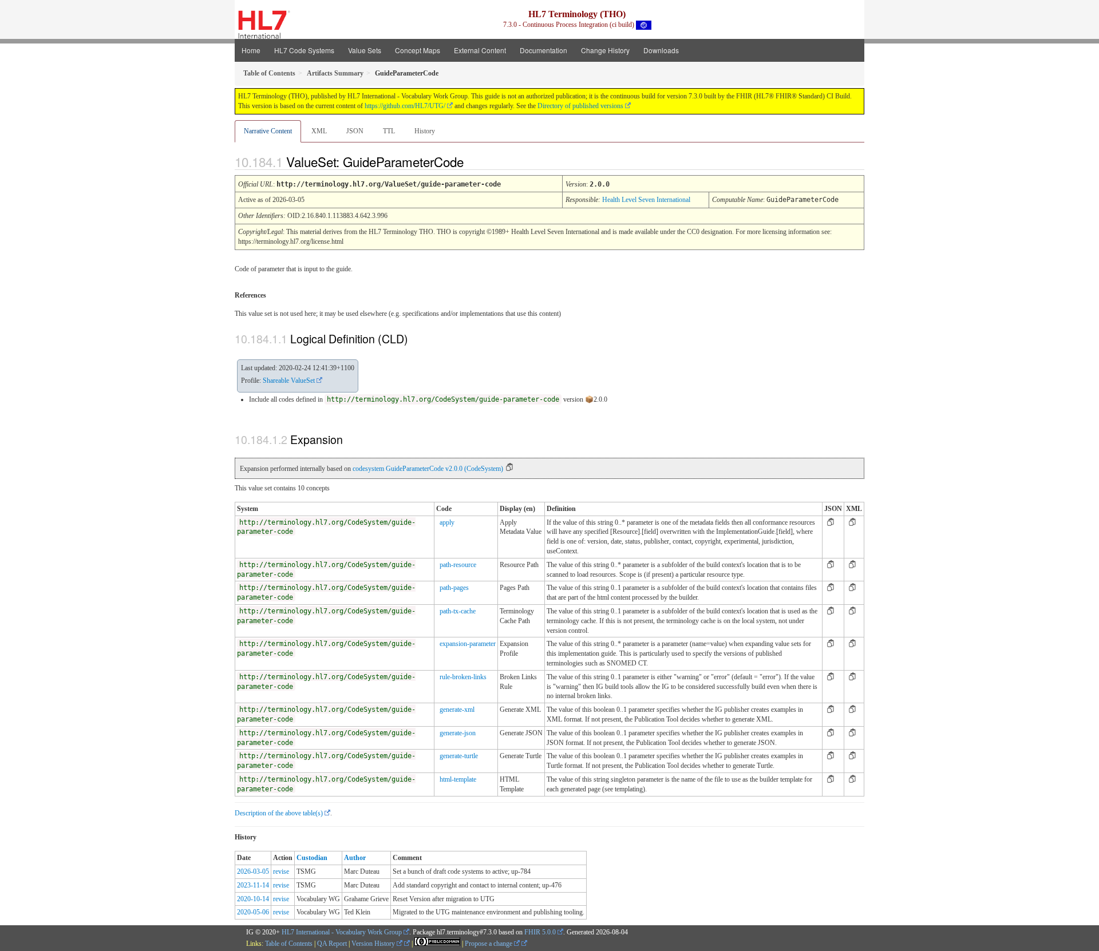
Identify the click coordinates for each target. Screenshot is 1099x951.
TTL (389, 131)
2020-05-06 (253, 912)
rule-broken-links (463, 677)
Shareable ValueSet (289, 381)
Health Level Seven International (646, 200)
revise (281, 871)
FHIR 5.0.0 (540, 932)
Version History (374, 944)
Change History (605, 50)
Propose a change (489, 944)
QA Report (332, 944)
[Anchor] (473, 161)
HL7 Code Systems (304, 50)
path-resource (458, 565)
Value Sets (364, 50)
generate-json (458, 733)
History (424, 131)
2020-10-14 (253, 899)
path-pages (454, 588)
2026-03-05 (253, 871)
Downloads (661, 50)
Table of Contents (289, 944)
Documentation (543, 50)
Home (251, 50)
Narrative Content (268, 131)
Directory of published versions (580, 106)
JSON (354, 131)
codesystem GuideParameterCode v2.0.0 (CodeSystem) (428, 469)
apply (447, 522)
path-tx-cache (458, 611)
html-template (458, 779)
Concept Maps (417, 50)
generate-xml (457, 710)
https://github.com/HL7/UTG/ (405, 106)
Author (355, 858)
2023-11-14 (253, 885)
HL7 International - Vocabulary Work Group (342, 932)
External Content (480, 50)
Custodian (312, 858)
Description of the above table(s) (279, 813)
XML (319, 131)
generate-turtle (459, 756)
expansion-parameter (468, 644)
